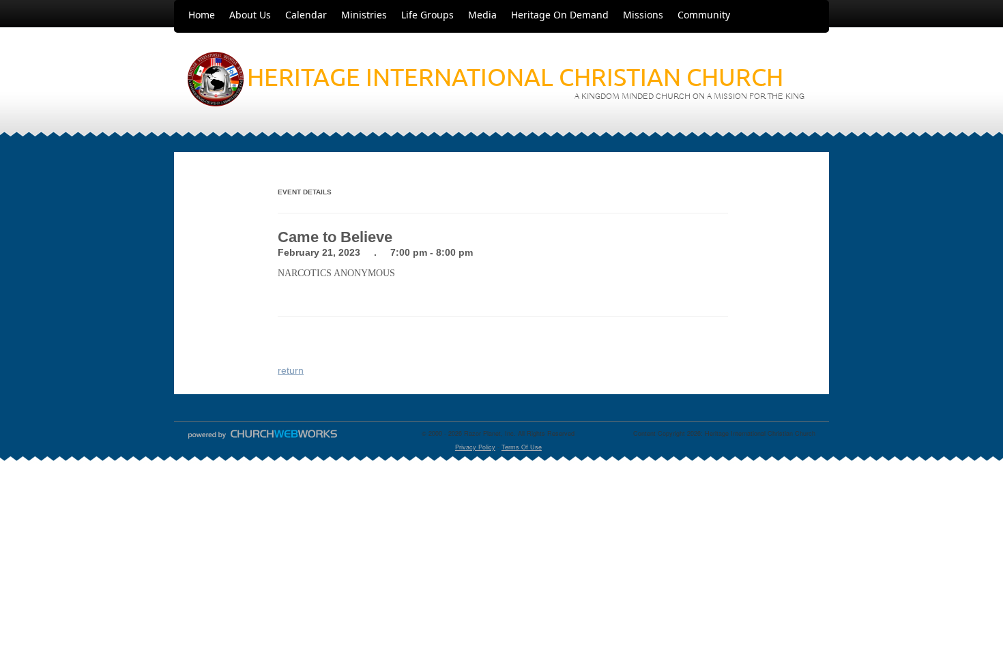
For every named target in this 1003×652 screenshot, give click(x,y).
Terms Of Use (522, 447)
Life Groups (427, 14)
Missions (643, 14)
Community (704, 14)
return (291, 370)
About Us (250, 14)
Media (482, 14)
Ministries (364, 14)
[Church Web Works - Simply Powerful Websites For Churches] (263, 438)
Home (201, 14)
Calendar (306, 14)
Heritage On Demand (560, 14)
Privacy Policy (475, 447)
